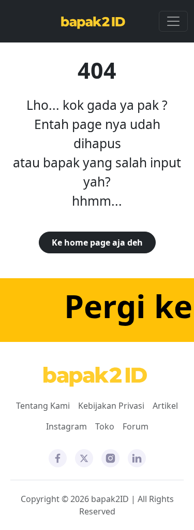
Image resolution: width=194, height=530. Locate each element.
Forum (135, 426)
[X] (84, 457)
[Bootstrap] (95, 377)
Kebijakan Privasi (111, 405)
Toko (104, 426)
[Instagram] (110, 457)
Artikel (165, 405)
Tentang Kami (43, 405)
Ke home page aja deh (97, 242)
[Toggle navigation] (173, 21)
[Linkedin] (137, 457)
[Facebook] (58, 457)
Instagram (66, 426)
